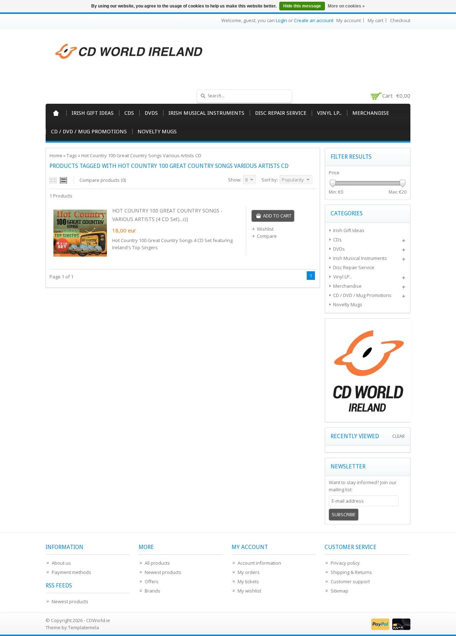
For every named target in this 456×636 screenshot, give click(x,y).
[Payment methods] (389, 628)
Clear (398, 436)
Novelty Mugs (157, 131)
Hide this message (302, 6)
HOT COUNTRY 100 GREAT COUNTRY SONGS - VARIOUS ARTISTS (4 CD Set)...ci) (167, 214)
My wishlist (249, 591)
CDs (129, 113)
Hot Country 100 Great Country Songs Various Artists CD (141, 155)
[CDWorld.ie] (129, 52)
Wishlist (265, 229)
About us (61, 563)
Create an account (313, 20)
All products (157, 563)
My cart (375, 20)
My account (348, 20)
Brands (152, 591)
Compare (267, 236)
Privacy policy (345, 563)
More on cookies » (346, 6)
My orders (249, 572)
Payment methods (71, 572)
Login (281, 20)
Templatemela (83, 627)
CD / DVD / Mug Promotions (89, 131)
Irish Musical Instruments (206, 113)
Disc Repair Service (280, 113)
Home (56, 113)
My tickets (248, 581)
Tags (72, 155)
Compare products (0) (102, 180)
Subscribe (344, 514)
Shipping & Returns (351, 572)
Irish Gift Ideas (93, 113)
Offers (152, 581)
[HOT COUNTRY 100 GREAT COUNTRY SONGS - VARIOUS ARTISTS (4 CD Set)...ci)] (80, 258)
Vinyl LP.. (329, 113)
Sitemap (339, 591)
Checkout (400, 20)
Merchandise (370, 113)
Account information (259, 563)
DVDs (151, 113)
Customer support (350, 581)
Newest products (70, 601)
